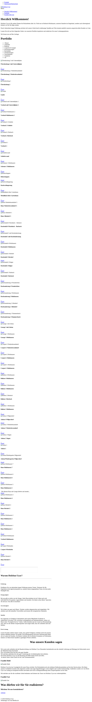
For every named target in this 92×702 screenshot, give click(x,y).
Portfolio (6, 13)
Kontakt (6, 2)
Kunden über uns (9, 14)
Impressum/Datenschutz (11, 4)
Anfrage (3, 693)
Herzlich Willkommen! (10, 11)
